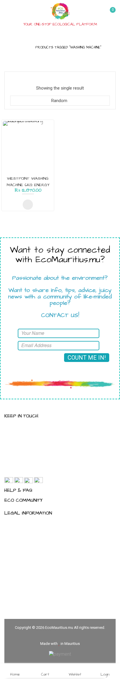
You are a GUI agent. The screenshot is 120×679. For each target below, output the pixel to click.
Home (23, 47)
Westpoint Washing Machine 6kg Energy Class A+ (28, 185)
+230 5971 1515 (30, 460)
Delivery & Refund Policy (34, 555)
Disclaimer (21, 545)
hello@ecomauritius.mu (37, 470)
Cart (45, 674)
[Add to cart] (28, 205)
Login (105, 674)
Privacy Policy (24, 524)
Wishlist (75, 674)
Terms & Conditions (30, 535)
